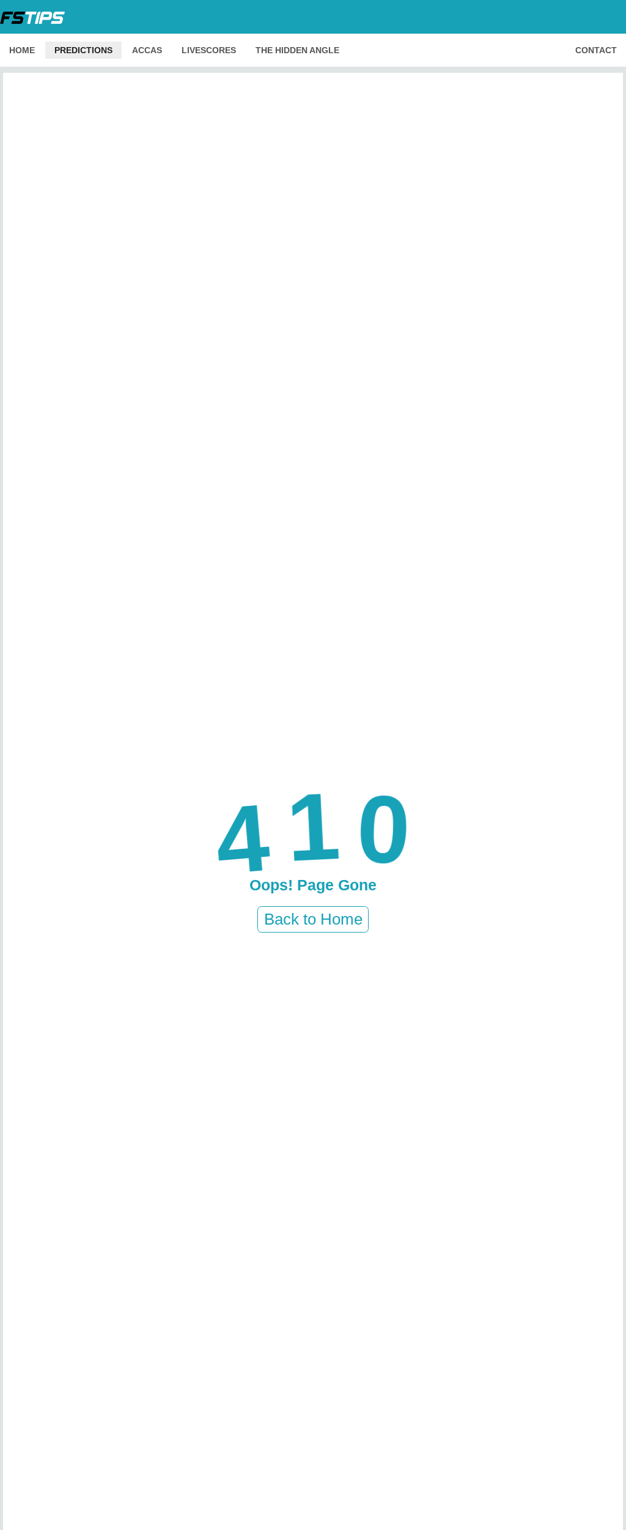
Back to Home (313, 919)
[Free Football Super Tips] (36, 16)
